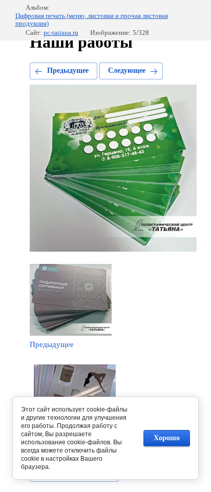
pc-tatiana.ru (61, 32)
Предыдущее (68, 70)
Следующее (126, 70)
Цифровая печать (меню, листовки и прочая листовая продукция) (91, 20)
